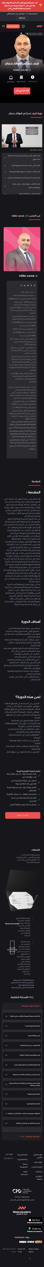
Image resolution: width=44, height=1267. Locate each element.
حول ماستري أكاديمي (38, 1156)
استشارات (39, 1172)
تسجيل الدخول (13, 26)
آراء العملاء (12, 199)
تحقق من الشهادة (38, 1178)
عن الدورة (19, 199)
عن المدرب (25, 199)
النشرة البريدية (23, 1155)
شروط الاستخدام (24, 1173)
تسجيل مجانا (22, 815)
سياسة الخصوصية (24, 1166)
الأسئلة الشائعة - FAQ (29, 1137)
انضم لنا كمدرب (36, 1167)
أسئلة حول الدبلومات (30, 1006)
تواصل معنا (38, 1162)
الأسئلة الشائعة (4, 199)
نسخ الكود (22, 18)
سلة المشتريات (22, 1159)
